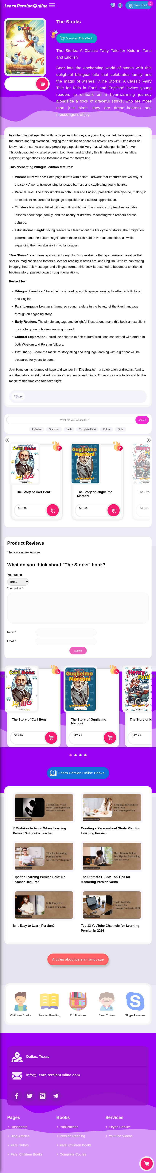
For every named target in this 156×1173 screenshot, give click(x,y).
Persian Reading (72, 1136)
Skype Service (120, 1127)
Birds (120, 429)
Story (19, 396)
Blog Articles (20, 1136)
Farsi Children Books (26, 1154)
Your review (15, 588)
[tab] (70, 755)
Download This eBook (79, 38)
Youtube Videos (121, 1136)
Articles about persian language (78, 959)
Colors (106, 429)
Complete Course (73, 1154)
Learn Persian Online (25, 5)
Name (11, 631)
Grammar (54, 429)
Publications (69, 1127)
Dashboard (19, 1127)
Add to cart (42, 83)
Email (11, 640)
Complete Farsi (87, 429)
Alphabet (36, 429)
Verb (69, 429)
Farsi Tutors (20, 1145)
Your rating (14, 574)
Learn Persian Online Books (81, 773)
